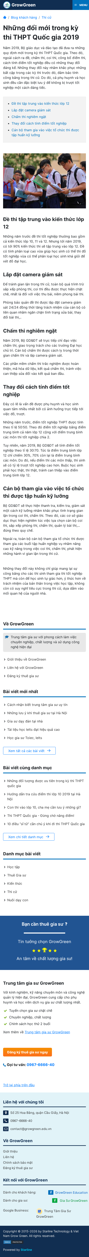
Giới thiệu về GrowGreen (26, 659)
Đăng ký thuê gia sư (23, 676)
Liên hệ (8, 1157)
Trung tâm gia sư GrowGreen (47, 1032)
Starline (26, 1249)
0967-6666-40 (40, 1064)
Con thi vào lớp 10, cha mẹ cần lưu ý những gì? (44, 807)
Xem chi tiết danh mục (26, 837)
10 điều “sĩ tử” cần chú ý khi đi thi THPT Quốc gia (46, 824)
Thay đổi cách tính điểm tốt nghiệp (39, 123)
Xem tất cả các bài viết (27, 751)
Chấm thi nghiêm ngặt (29, 117)
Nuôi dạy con (17, 900)
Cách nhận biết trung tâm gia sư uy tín (37, 705)
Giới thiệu (10, 1151)
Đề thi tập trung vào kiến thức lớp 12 (40, 103)
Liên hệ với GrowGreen (25, 668)
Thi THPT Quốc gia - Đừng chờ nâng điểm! (40, 816)
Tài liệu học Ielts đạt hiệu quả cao (33, 729)
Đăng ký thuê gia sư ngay (27, 1052)
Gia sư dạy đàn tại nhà (25, 721)
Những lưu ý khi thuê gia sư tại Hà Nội (37, 713)
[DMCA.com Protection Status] (13, 1242)
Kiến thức (14, 883)
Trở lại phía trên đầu (19, 1085)
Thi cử (46, 17)
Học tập (13, 867)
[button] (80, 5)
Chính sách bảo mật (18, 1162)
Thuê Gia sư (16, 875)
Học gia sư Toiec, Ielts (24, 738)
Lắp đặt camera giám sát (31, 110)
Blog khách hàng (24, 17)
